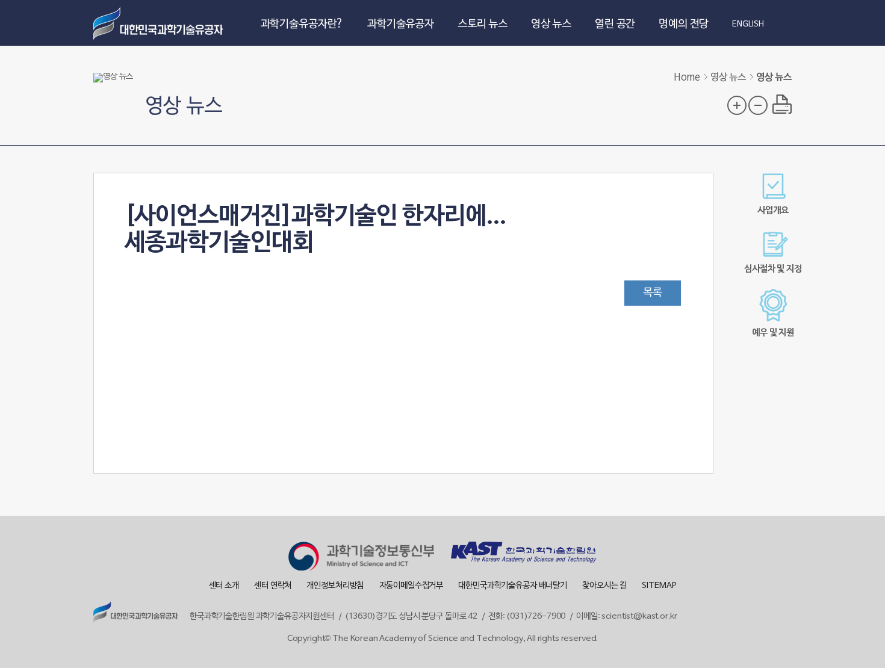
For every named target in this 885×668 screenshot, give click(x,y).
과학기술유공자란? (302, 24)
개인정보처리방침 (335, 585)
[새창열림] (361, 558)
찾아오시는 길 (604, 585)
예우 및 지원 (773, 333)
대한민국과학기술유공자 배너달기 (512, 585)
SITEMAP (659, 585)
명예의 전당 (684, 24)
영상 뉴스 (551, 24)
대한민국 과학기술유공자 (159, 23)
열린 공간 (615, 24)
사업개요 (772, 210)
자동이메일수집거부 (411, 585)
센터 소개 (224, 585)
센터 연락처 (272, 585)
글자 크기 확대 (737, 105)
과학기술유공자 (400, 24)
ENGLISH (748, 24)
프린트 (782, 104)
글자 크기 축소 (758, 105)
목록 (652, 292)
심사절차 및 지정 (773, 269)
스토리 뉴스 (483, 24)
